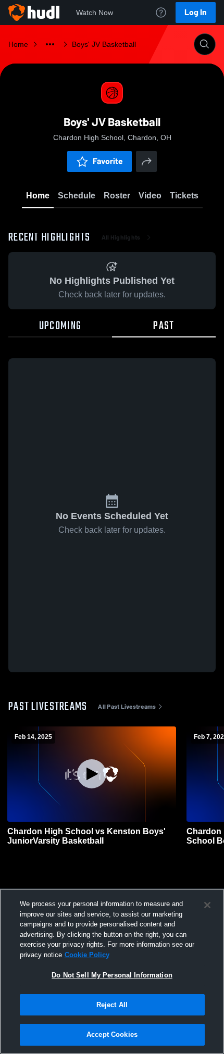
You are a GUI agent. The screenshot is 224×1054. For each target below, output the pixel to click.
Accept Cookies (112, 1034)
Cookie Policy (87, 955)
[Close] (207, 905)
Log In (195, 12)
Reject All (112, 1005)
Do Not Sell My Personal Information (112, 975)
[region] (112, 971)
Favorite (108, 161)
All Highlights (121, 237)
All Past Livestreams (127, 706)
